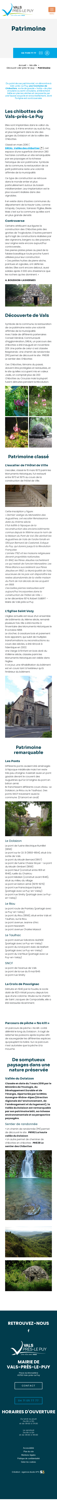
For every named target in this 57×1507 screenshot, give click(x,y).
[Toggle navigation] (52, 9)
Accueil (22, 65)
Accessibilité (28, 1448)
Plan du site (29, 1451)
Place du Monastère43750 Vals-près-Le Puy (28, 1374)
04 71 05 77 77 (28, 53)
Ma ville (33, 65)
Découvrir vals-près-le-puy (20, 67)
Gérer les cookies (28, 1462)
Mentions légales (28, 1455)
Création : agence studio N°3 (25, 1472)
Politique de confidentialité (28, 1458)
